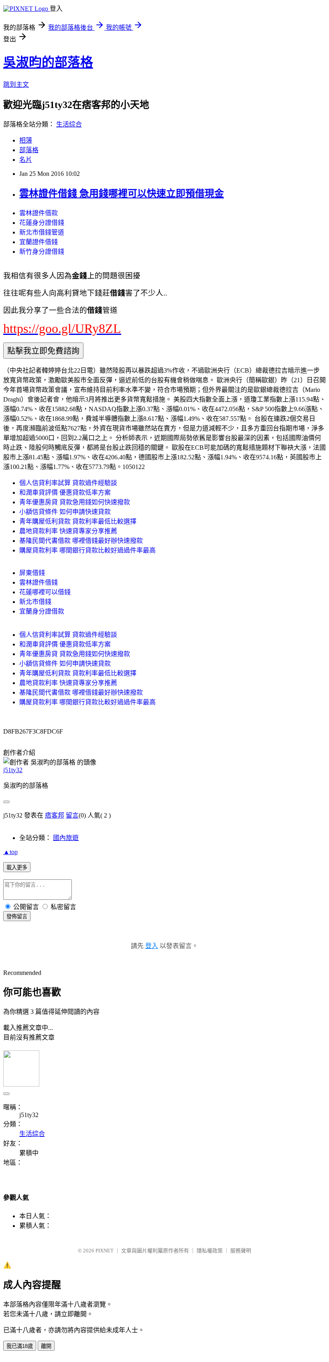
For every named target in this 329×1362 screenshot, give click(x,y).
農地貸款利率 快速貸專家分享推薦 (68, 531)
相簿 (25, 140)
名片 (25, 159)
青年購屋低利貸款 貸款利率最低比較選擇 (77, 521)
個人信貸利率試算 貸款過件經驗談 (68, 482)
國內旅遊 (66, 837)
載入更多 (16, 868)
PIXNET (104, 1251)
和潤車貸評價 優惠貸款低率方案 (65, 492)
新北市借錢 (35, 601)
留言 (72, 815)
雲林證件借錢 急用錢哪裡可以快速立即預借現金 (121, 193)
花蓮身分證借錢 (41, 222)
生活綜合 (69, 124)
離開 (46, 1346)
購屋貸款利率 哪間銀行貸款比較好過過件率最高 (87, 550)
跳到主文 (16, 84)
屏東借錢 (32, 572)
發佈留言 (16, 916)
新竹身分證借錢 (41, 251)
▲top (10, 851)
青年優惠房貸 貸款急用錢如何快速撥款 (74, 502)
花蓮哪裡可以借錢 (45, 592)
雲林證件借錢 (38, 582)
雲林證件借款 (38, 213)
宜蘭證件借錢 (38, 242)
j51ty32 (12, 770)
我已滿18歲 (19, 1346)
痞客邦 (54, 815)
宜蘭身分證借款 (41, 611)
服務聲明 (240, 1251)
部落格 (29, 150)
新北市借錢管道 (41, 232)
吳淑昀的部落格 (48, 62)
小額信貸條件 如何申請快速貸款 (65, 511)
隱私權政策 (210, 1251)
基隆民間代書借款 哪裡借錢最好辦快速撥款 (81, 540)
